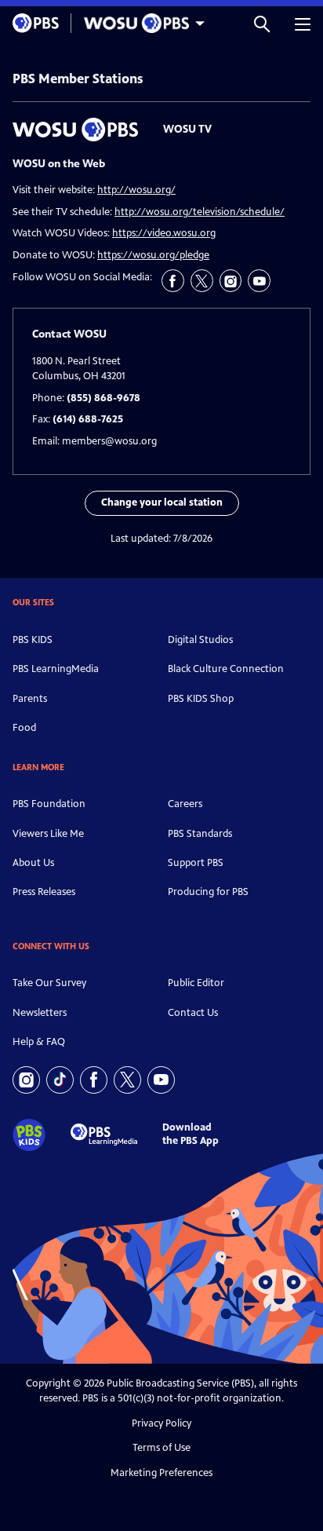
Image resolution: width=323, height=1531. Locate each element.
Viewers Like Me (48, 834)
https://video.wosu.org (164, 233)
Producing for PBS (208, 892)
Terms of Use (161, 1447)
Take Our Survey (49, 983)
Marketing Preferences (161, 1473)
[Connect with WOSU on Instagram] (231, 280)
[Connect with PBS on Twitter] (127, 1080)
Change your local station (162, 502)
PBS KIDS (33, 640)
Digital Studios (200, 640)
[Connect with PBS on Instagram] (26, 1080)
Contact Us (193, 1013)
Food (24, 728)
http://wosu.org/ (136, 190)
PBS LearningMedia (56, 669)
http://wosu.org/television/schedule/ (199, 212)
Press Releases (44, 892)
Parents (30, 698)
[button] (261, 23)
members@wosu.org (109, 441)
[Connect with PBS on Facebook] (93, 1080)
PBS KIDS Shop (201, 698)
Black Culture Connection (226, 669)
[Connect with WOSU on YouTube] (259, 280)
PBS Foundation (49, 804)
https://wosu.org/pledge (153, 255)
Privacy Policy (161, 1423)
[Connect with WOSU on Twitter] (202, 280)
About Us (33, 863)
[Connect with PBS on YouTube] (161, 1080)
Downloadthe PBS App (190, 1134)
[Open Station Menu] (140, 23)
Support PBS (195, 863)
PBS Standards (200, 834)
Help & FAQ (39, 1042)
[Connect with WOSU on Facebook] (173, 280)
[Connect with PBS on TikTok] (60, 1080)
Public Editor (196, 983)
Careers (185, 804)
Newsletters (40, 1013)
